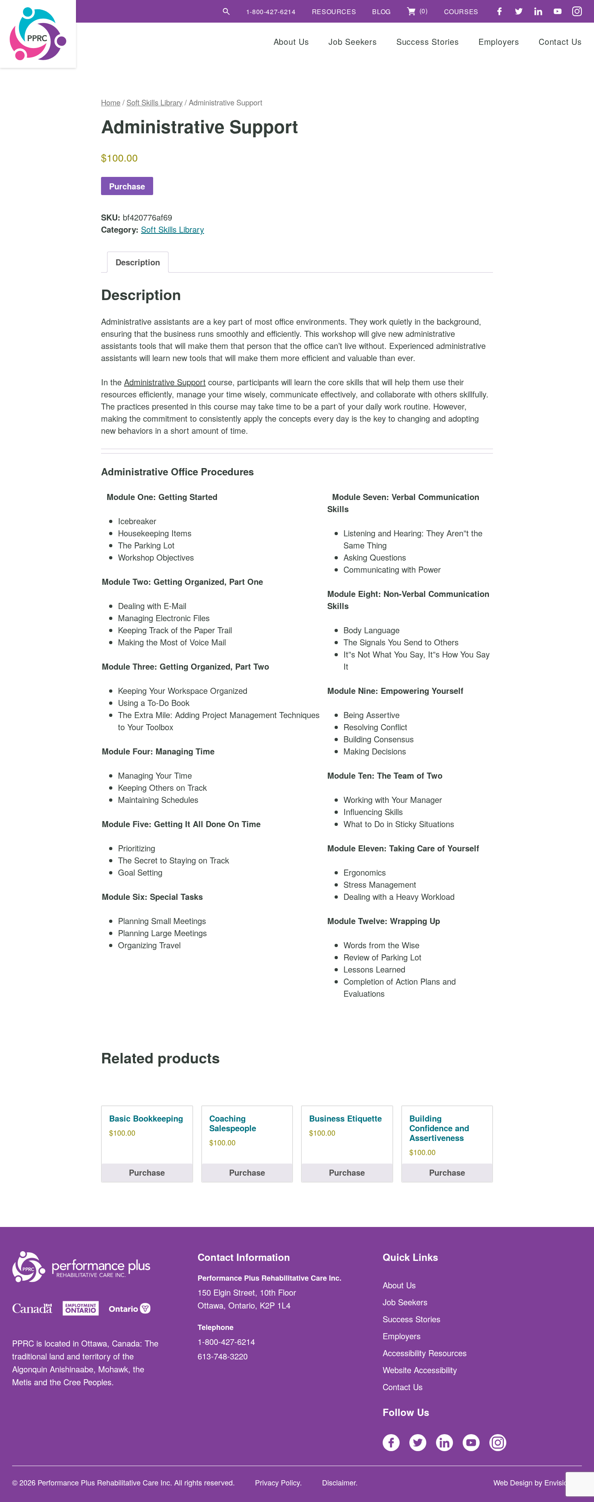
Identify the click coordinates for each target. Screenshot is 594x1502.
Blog (381, 11)
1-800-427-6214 (271, 11)
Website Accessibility (420, 1370)
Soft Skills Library (154, 102)
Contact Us (560, 41)
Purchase (127, 186)
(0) (422, 10)
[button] (226, 11)
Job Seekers (353, 41)
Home (110, 102)
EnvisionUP (563, 1482)
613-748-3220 (223, 1356)
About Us (291, 41)
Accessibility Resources (425, 1353)
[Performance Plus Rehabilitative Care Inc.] (38, 34)
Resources (334, 11)
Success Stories (427, 41)
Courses (461, 11)
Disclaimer (339, 1482)
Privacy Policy (277, 1482)
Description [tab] (138, 262)
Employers (498, 41)
